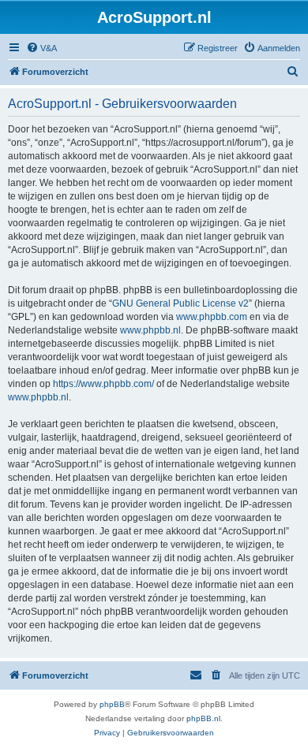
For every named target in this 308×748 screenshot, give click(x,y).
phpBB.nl (203, 718)
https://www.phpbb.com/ (103, 383)
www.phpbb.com (211, 316)
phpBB (112, 704)
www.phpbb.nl (150, 330)
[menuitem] (41, 48)
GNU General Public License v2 (180, 303)
